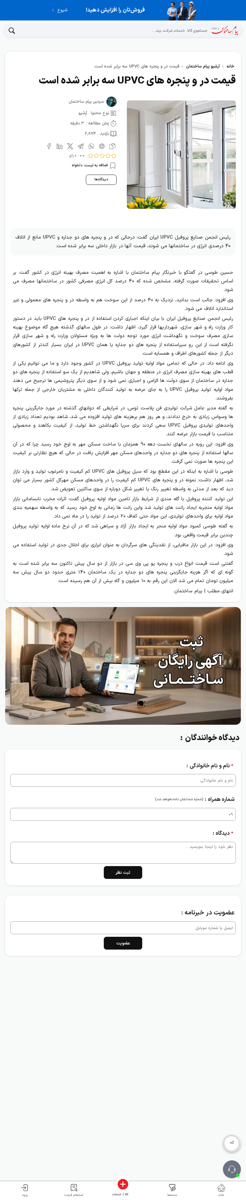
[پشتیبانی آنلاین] (232, 1169)
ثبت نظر (123, 873)
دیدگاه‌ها (101, 179)
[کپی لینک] (111, 145)
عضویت (123, 943)
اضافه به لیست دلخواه (90, 165)
